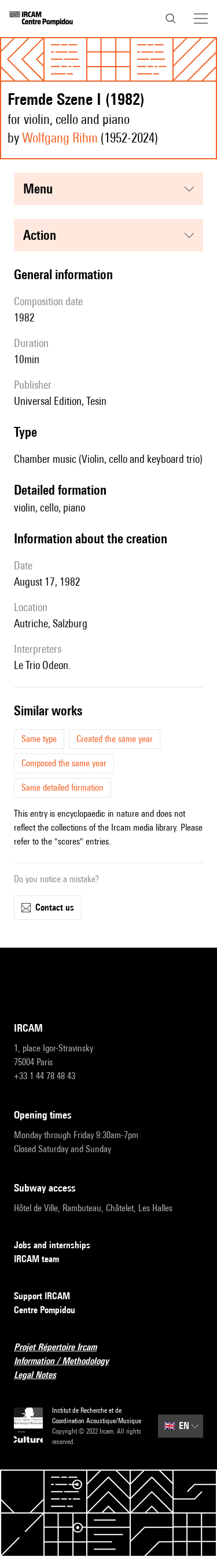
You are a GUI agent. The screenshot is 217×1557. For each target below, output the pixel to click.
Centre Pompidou (44, 1309)
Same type (39, 738)
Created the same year (114, 738)
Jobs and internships (52, 1245)
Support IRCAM (42, 1296)
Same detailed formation (62, 787)
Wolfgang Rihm (60, 137)
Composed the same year (63, 763)
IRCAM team (36, 1258)
